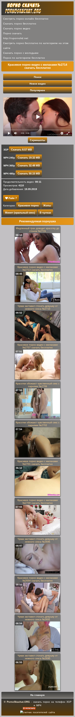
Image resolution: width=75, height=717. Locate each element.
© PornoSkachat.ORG (17, 701)
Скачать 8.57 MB (21, 149)
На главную (37, 695)
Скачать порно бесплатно (19, 23)
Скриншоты (37, 140)
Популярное (37, 90)
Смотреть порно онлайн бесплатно (25, 18)
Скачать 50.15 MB (29, 173)
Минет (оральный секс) (20, 212)
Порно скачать (12, 33)
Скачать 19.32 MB (29, 157)
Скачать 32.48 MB (29, 165)
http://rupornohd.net (15, 38)
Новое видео (37, 83)
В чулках (45, 212)
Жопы (47, 205)
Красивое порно (28, 205)
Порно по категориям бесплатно (24, 57)
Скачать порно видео (16, 28)
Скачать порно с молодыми (21, 53)
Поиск (37, 77)
